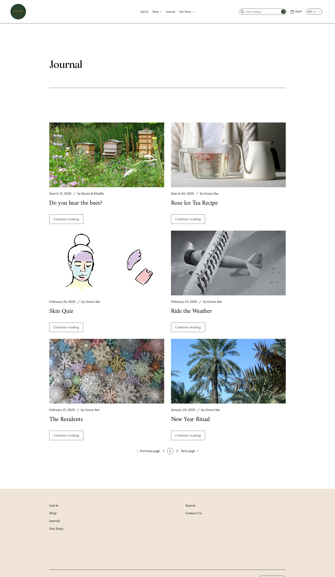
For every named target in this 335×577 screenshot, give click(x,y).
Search (191, 505)
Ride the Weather (191, 311)
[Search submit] (283, 12)
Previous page (150, 451)
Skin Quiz (61, 311)
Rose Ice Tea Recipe (194, 203)
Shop (53, 513)
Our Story (56, 528)
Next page (188, 451)
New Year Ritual (190, 419)
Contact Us (193, 513)
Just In (54, 505)
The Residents (66, 419)
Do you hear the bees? (75, 203)
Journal (54, 521)
